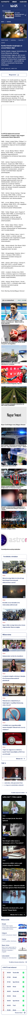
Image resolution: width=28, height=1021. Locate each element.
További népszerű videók (18, 792)
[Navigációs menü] (2, 5)
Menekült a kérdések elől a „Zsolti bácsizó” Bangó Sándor (13, 909)
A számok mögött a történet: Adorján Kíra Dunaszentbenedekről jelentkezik (14, 678)
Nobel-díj (20, 40)
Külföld (9, 21)
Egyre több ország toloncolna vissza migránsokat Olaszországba (14, 626)
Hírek (4, 575)
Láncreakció (5, 956)
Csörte (4, 939)
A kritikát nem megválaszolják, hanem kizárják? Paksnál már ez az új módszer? (14, 727)
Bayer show (5, 945)
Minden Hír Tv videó (16, 914)
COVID (3, 42)
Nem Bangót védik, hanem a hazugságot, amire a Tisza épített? (13, 842)
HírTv (2, 21)
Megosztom (12, 75)
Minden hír (19, 758)
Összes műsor (19, 1012)
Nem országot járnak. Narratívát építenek (12, 819)
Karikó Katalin (4, 40)
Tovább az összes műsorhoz (16, 962)
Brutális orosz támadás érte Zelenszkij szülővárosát (11, 604)
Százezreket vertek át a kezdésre (21, 15)
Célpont (4, 933)
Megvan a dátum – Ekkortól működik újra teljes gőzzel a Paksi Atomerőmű (14, 887)
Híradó (4, 924)
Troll (14, 1005)
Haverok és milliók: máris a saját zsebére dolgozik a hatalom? (12, 864)
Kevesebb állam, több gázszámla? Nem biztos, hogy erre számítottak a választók (13, 784)
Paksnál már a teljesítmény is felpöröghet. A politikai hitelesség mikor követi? (13, 703)
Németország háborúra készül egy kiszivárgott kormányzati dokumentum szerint (13, 580)
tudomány (13, 40)
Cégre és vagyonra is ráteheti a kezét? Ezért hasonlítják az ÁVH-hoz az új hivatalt (14, 752)
